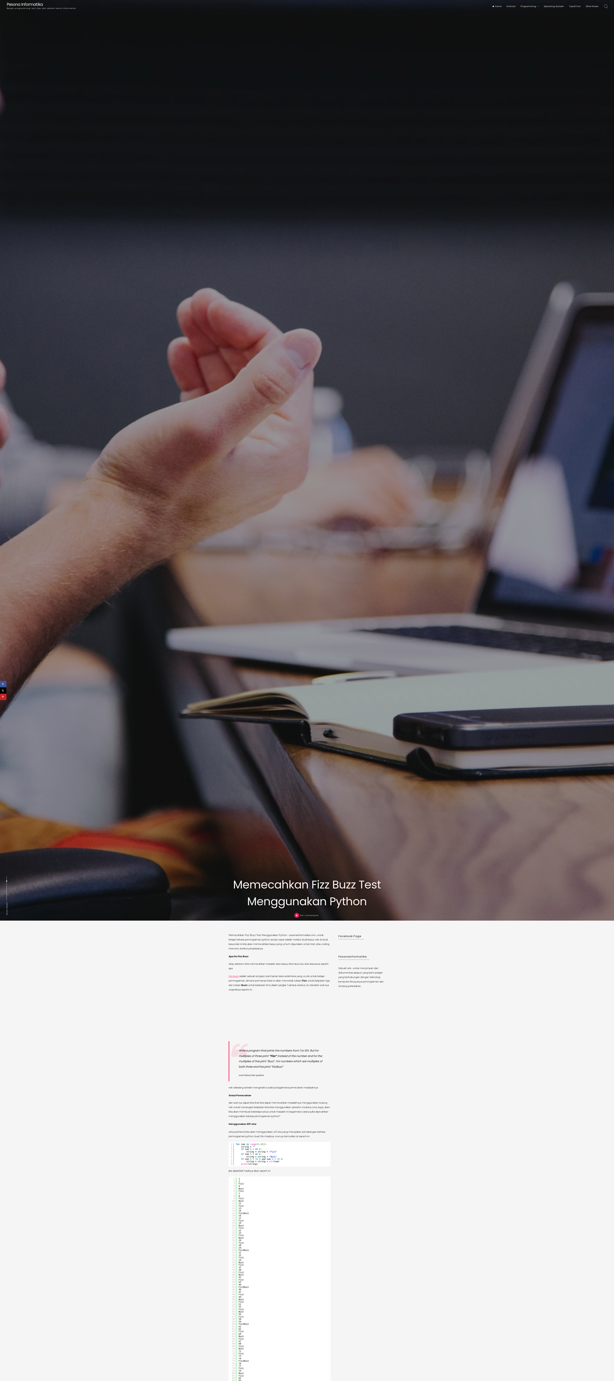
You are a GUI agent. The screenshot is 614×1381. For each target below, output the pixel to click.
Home (498, 6)
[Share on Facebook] (3, 684)
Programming (528, 6)
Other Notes (592, 6)
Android (511, 6)
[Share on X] (3, 690)
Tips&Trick (575, 6)
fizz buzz (234, 976)
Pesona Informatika (25, 4)
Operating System (554, 6)
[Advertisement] (280, 1017)
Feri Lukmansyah (309, 915)
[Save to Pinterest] (3, 697)
